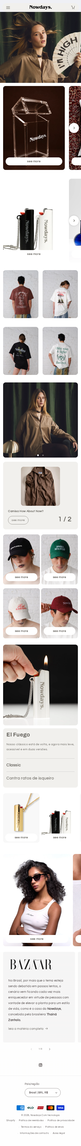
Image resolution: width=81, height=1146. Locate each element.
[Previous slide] (7, 128)
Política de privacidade (61, 1120)
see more (18, 520)
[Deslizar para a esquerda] (31, 1049)
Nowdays (36, 1115)
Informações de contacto (34, 1133)
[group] (34, 128)
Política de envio (54, 1127)
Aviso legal (59, 1133)
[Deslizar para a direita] (49, 1049)
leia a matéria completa (26, 1028)
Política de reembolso (31, 1120)
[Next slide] (74, 128)
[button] (38, 455)
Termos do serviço (31, 1127)
